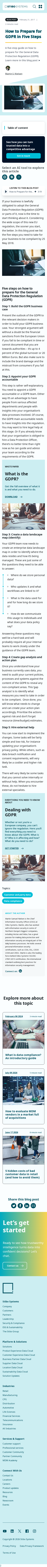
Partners (7, 1314)
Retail (5, 1391)
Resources (8, 1492)
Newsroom (8, 1500)
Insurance (8, 1424)
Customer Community (13, 1452)
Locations (7, 1479)
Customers (8, 1310)
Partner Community (12, 1456)
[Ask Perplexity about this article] (18, 177)
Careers (6, 1483)
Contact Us (8, 1475)
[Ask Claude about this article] (11, 177)
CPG (5, 1399)
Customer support (11, 1443)
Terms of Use (9, 1552)
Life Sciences (9, 1411)
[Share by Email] (33, 1207)
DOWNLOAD (11, 496)
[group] (23, 191)
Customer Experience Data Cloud (19, 1355)
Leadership (8, 1319)
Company (7, 1306)
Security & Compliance (14, 1323)
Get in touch (23, 155)
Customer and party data (17, 894)
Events (6, 1504)
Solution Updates (11, 1375)
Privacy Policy (9, 1546)
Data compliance (13, 901)
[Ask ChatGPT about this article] (4, 177)
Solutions (7, 1346)
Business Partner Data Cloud (17, 1359)
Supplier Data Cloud (12, 1363)
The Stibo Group (11, 1331)
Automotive (8, 1407)
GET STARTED (12, 848)
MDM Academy (10, 1460)
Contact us (12, 1265)
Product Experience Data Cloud (18, 1350)
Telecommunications (13, 1420)
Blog (5, 1496)
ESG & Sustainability (13, 1327)
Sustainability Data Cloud (15, 1371)
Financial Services (11, 1416)
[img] (35, 191)
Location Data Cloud (12, 1367)
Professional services (13, 1447)
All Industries (9, 1428)
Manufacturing (10, 1395)
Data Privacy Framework (32, 1546)
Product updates (11, 1488)
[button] (6, 191)
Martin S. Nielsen (13, 73)
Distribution (9, 1403)
